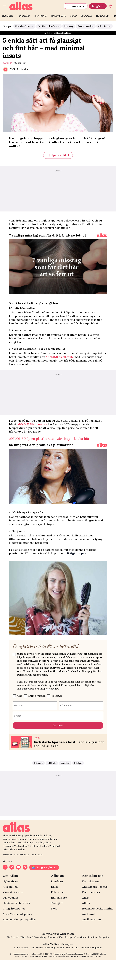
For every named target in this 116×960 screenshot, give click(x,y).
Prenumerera (76, 6)
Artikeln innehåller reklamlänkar (58, 33)
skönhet (8, 63)
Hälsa (54, 886)
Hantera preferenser (17, 903)
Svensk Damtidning (36, 937)
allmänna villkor (25, 688)
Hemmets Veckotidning (97, 908)
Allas (19, 695)
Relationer (40, 15)
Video (73, 15)
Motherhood (80, 937)
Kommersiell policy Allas (19, 919)
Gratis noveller (85, 26)
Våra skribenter (13, 892)
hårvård (38, 763)
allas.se (103, 954)
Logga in (97, 6)
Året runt (88, 914)
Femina (51, 937)
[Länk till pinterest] (25, 867)
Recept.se (57, 695)
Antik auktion (91, 919)
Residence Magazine (98, 937)
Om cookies (10, 897)
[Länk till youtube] (18, 867)
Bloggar (86, 15)
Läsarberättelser (24, 26)
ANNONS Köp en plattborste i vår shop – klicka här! (49, 438)
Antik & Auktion (36, 695)
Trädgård (23, 15)
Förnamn (19, 705)
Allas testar (104, 26)
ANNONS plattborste (60, 357)
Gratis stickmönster (49, 26)
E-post (17, 715)
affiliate (52, 763)
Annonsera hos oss (95, 886)
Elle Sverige (13, 937)
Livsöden (7, 15)
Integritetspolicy (14, 908)
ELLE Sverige (21, 947)
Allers (86, 903)
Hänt (22, 937)
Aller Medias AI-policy (17, 914)
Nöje (54, 908)
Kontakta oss (91, 881)
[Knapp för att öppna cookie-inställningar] (110, 6)
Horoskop (102, 15)
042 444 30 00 (47, 954)
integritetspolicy (38, 674)
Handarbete (58, 15)
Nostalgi (68, 26)
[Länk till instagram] (11, 867)
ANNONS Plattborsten (32, 424)
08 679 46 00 (95, 956)
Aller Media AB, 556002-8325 (42, 956)
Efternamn (66, 705)
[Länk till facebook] (5, 867)
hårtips (78, 763)
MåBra (59, 937)
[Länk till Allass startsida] (34, 6)
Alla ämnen (10, 886)
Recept (68, 937)
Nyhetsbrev (10, 881)
